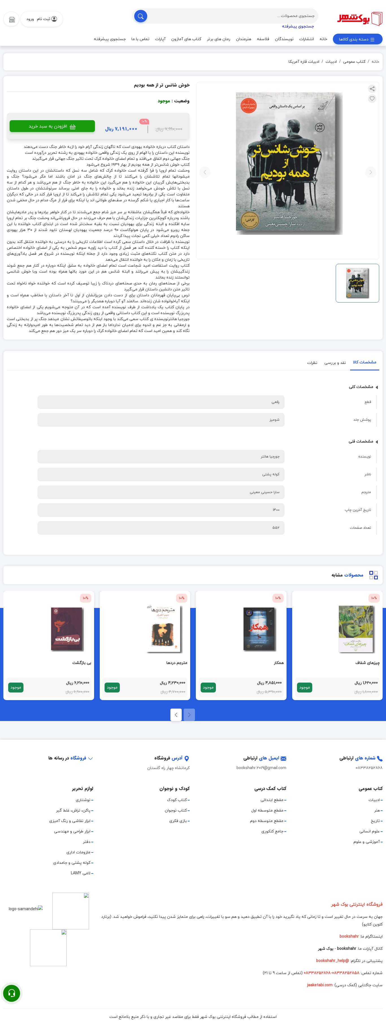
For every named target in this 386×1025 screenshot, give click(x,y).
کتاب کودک (177, 800)
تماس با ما (140, 39)
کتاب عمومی (354, 61)
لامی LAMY (80, 873)
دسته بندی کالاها (354, 39)
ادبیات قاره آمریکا (304, 61)
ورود (30, 19)
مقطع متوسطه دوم (266, 821)
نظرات (312, 363)
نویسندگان (284, 39)
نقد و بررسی (335, 363)
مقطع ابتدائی (272, 800)
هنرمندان (243, 39)
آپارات (160, 39)
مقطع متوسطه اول (267, 810)
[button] (176, 715)
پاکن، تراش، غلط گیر (73, 810)
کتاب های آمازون (186, 39)
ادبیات (331, 61)
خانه (323, 39)
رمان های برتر (218, 39)
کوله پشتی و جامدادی (71, 863)
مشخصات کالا (364, 362)
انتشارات (306, 39)
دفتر (86, 842)
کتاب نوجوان (176, 810)
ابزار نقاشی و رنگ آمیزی (69, 821)
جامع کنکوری (272, 831)
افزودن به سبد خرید (49, 126)
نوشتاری (83, 800)
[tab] (364, 363)
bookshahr (346, 948)
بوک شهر (325, 948)
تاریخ (375, 821)
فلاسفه (263, 39)
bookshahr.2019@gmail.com (261, 768)
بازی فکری (178, 821)
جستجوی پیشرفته (298, 26)
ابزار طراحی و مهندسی (72, 831)
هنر (377, 810)
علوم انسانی (369, 831)
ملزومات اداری (78, 852)
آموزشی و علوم (367, 842)
